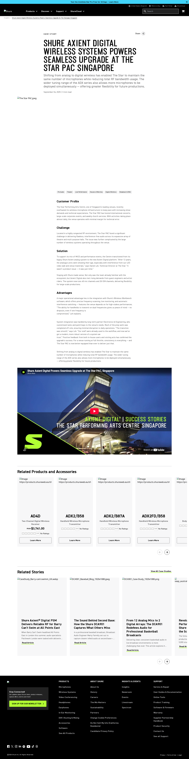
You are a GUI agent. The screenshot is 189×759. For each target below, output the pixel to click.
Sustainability (96, 707)
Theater (69, 192)
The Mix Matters (98, 702)
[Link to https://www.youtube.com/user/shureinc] (28, 746)
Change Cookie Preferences (103, 718)
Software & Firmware (164, 707)
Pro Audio (61, 192)
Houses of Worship (96, 192)
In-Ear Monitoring (67, 712)
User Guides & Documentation (168, 692)
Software (63, 728)
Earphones (64, 707)
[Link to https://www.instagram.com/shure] (16, 746)
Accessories (64, 723)
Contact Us (159, 731)
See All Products (67, 733)
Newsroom (127, 692)
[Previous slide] (159, 552)
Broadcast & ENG (125, 192)
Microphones (65, 687)
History (93, 692)
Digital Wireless (111, 192)
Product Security (162, 726)
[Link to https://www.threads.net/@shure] (36, 746)
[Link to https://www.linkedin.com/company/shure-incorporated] (20, 746)
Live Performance (81, 192)
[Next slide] (167, 552)
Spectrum (126, 707)
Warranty (158, 712)
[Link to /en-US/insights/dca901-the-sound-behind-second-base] (94, 617)
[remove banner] (186, 2)
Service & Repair (161, 687)
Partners (94, 712)
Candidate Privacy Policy (102, 731)
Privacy (162, 755)
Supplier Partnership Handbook (168, 719)
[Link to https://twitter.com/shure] (12, 746)
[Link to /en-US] (12, 11)
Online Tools (159, 697)
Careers (94, 697)
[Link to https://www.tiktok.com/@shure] (33, 746)
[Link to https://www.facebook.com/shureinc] (8, 746)
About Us (94, 687)
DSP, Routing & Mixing (69, 718)
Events (125, 697)
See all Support (161, 736)
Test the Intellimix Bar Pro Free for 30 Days (94, 2)
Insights (125, 687)
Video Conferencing (68, 697)
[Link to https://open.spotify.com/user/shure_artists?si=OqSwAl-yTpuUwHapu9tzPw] (23, 746)
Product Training (161, 702)
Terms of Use (171, 755)
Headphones (64, 702)
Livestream (127, 702)
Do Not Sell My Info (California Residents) (104, 724)
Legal (180, 755)
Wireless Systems (67, 692)
